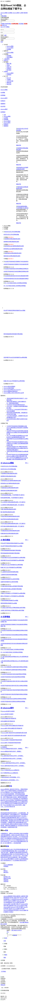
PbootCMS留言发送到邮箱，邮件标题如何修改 (13, 794)
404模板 (3, 23)
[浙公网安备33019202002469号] (14, 933)
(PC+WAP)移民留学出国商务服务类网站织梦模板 (13, 669)
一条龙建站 (7, 58)
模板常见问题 (7, 878)
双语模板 (9, 55)
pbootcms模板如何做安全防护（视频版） (11, 751)
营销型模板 (8, 23)
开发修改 (3, 983)
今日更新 (4, 924)
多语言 (9, 900)
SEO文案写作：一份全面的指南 (12, 843)
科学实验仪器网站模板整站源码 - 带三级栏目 (12, 526)
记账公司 (18, 904)
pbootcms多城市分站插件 (7, 714)
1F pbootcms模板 (7, 463)
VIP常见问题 (10, 81)
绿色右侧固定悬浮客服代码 (8, 721)
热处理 (10, 908)
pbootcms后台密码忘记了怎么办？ (12, 389)
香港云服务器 (16, 896)
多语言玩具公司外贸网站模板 (11, 234)
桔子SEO (22, 897)
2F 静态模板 (5, 540)
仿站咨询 (3, 981)
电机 (26, 905)
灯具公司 (18, 907)
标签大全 (4, 25)
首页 (2, 41)
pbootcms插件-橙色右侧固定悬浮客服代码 (11, 728)
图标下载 (9, 63)
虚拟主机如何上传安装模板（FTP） (10, 780)
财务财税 (22, 902)
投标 (5, 905)
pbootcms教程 (16, 12)
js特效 (8, 65)
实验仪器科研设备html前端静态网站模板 (11, 589)
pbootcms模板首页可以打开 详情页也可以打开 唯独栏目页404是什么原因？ (14, 803)
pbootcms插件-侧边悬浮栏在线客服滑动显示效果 (13, 735)
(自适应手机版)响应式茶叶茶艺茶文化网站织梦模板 (14, 685)
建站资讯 (6, 872)
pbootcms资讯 (24, 904)
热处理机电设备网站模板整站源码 (9, 519)
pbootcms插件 (10, 47)
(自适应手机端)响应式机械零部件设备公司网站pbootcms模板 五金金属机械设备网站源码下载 (17, 443)
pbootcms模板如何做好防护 (11, 391)
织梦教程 (9, 74)
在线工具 (9, 66)
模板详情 (18, 145)
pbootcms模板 (4, 12)
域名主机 (9, 84)
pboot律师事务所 (8, 902)
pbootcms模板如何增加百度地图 (9, 801)
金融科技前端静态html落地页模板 (9, 581)
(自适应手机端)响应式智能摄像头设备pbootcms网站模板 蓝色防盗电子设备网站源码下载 (17, 427)
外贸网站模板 (14, 23)
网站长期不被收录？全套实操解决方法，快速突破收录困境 (14, 814)
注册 (5, 35)
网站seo (6, 870)
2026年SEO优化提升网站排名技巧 (16, 404)
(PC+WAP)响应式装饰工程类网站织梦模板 (15, 285)
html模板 (10, 12)
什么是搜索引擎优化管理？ (20, 860)
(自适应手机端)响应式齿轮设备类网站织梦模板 (13, 676)
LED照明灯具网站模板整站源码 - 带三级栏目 (12, 504)
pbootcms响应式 (21, 905)
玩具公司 (18, 900)
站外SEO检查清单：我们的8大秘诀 (17, 857)
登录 (2, 35)
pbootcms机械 (15, 908)
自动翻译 (13, 900)
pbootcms (13, 907)
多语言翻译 (9, 57)
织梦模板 (3, 95)
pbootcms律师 (15, 902)
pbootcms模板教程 (8, 864)
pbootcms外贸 (19, 899)
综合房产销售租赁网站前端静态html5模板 (14, 310)
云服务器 (23, 896)
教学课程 (9, 70)
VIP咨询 (3, 980)
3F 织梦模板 (5, 617)
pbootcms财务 (7, 904)
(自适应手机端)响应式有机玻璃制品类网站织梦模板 (14, 634)
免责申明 (6, 881)
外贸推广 (11, 912)
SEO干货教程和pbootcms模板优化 (9, 772)
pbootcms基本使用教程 (9, 386)
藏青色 (7, 912)
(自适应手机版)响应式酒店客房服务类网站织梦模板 (14, 694)
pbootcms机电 (7, 907)
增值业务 (9, 82)
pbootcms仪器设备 (8, 910)
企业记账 (13, 904)
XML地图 (22, 922)
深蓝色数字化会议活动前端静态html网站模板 (15, 357)
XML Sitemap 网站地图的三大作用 (9, 858)
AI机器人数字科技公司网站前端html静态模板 (12, 610)
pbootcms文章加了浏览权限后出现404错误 (16, 800)
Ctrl (3, 1)
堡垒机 (11, 897)
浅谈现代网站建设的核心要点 (10, 851)
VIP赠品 (7, 26)
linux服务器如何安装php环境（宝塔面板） (12, 758)
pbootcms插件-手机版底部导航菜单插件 (11, 742)
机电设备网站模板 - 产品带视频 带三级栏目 (12, 497)
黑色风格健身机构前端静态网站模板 (13, 334)
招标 (7, 905)
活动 (15, 905)
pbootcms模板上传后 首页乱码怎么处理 (14, 392)
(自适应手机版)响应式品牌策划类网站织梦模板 (13, 701)
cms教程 (6, 71)
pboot (24, 907)
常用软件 (9, 68)
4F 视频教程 (4, 747)
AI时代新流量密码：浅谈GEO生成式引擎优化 (13, 835)
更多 (10, 786)
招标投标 (11, 905)
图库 (22, 907)
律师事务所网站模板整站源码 (11, 241)
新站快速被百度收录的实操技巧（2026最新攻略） (14, 813)
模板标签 (6, 879)
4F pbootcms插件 (7, 708)
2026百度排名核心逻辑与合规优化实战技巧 (12, 824)
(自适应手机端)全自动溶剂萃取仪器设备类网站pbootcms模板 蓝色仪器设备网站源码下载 (17, 432)
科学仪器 (15, 910)
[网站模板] (4, 16)
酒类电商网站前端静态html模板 (9, 603)
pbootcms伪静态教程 (9, 388)
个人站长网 (13, 899)
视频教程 (3, 103)
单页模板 (21, 23)
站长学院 (3, 106)
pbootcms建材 (23, 910)
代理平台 (6, 60)
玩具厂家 (23, 900)
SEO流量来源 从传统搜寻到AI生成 (13, 838)
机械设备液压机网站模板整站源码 (9, 533)
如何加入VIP (7, 876)
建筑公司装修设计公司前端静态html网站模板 (12, 596)
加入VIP (3, 26)
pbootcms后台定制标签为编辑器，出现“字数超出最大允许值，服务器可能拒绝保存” (14, 797)
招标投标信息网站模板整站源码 (12, 256)
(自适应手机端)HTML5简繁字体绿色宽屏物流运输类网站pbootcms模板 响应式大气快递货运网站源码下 (17, 448)
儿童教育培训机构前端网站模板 (9, 574)
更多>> (26, 462)
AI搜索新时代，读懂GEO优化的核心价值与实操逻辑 (14, 833)
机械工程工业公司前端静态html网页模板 (14, 381)
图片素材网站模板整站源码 (8, 512)
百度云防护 (17, 897)
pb (18, 910)
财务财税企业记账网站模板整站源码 (13, 248)
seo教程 (22, 12)
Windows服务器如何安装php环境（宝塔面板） (13, 765)
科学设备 (22, 908)
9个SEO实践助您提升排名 (18, 839)
